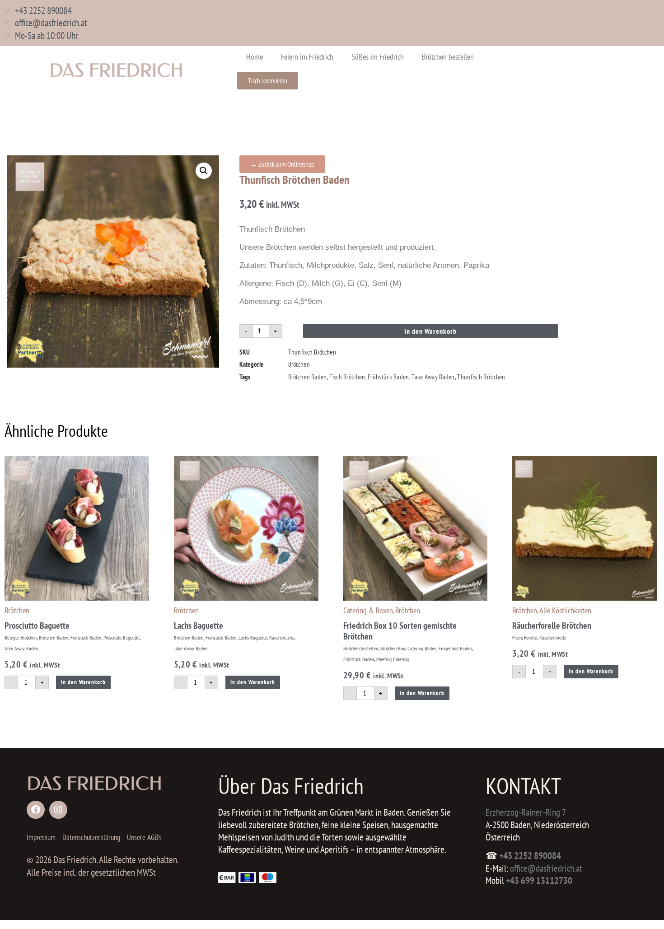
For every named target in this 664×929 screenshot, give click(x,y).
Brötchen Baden (307, 377)
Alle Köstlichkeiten (565, 610)
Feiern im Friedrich (307, 56)
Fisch (517, 637)
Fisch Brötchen (347, 377)
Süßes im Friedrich (377, 56)
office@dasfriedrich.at (546, 868)
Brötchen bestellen (448, 56)
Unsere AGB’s (144, 837)
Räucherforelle (552, 637)
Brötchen (299, 364)
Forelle (530, 637)
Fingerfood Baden (455, 648)
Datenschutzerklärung (91, 837)
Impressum (41, 837)
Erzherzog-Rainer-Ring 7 (526, 812)
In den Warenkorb (430, 331)
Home (254, 56)
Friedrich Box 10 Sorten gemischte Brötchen (400, 631)
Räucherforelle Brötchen (551, 625)
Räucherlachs (281, 637)
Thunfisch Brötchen (481, 377)
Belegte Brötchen (21, 637)
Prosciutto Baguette (37, 625)
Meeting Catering (392, 659)
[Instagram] (58, 810)
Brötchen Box (392, 648)
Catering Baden (421, 648)
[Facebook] (36, 810)
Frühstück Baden (388, 377)
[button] (204, 171)
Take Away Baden (433, 377)
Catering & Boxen (368, 610)
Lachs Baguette (198, 625)
